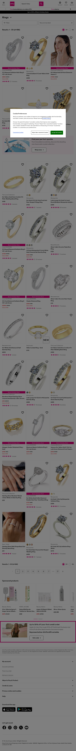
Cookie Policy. (46, 118)
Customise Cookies (18, 132)
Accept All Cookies (57, 132)
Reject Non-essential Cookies (40, 132)
